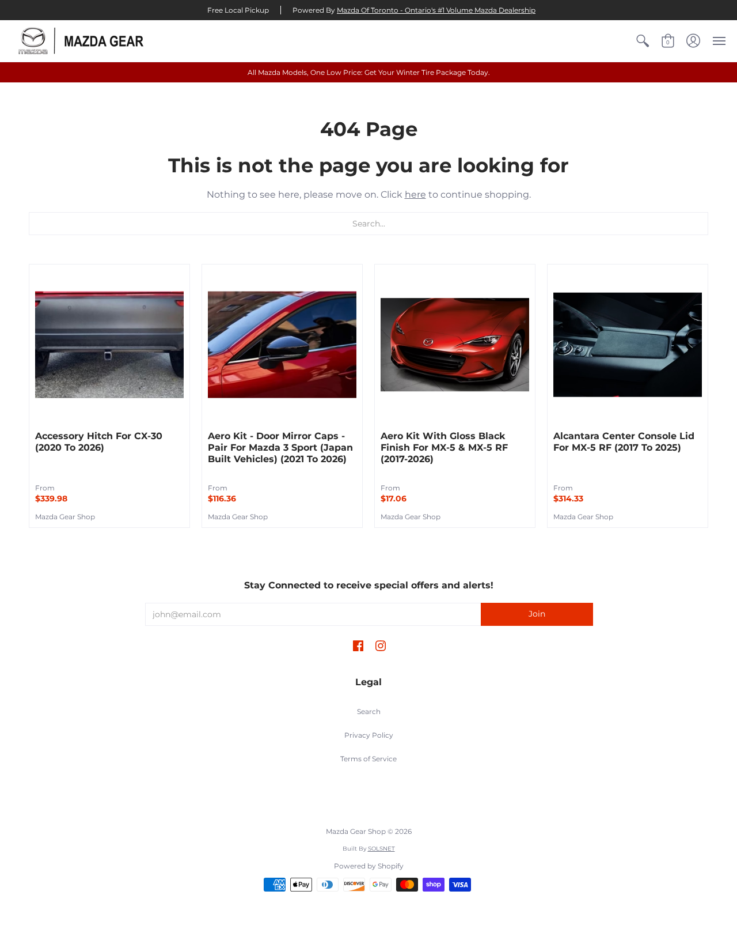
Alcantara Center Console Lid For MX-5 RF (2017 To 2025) (623, 441)
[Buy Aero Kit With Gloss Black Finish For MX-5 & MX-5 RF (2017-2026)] (455, 344)
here (415, 194)
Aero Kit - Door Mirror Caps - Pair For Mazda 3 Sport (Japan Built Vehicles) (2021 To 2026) (280, 447)
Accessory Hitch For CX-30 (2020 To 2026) (98, 441)
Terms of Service (368, 758)
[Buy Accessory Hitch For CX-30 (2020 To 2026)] (109, 344)
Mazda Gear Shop (65, 516)
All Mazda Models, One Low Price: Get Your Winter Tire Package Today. (369, 72)
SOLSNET (381, 848)
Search (369, 711)
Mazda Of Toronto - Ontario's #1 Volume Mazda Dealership (436, 10)
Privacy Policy (368, 735)
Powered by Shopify (369, 866)
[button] (642, 41)
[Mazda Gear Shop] (83, 41)
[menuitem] (642, 41)
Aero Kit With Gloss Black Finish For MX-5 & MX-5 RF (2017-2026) (444, 447)
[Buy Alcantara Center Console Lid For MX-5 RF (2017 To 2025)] (627, 344)
